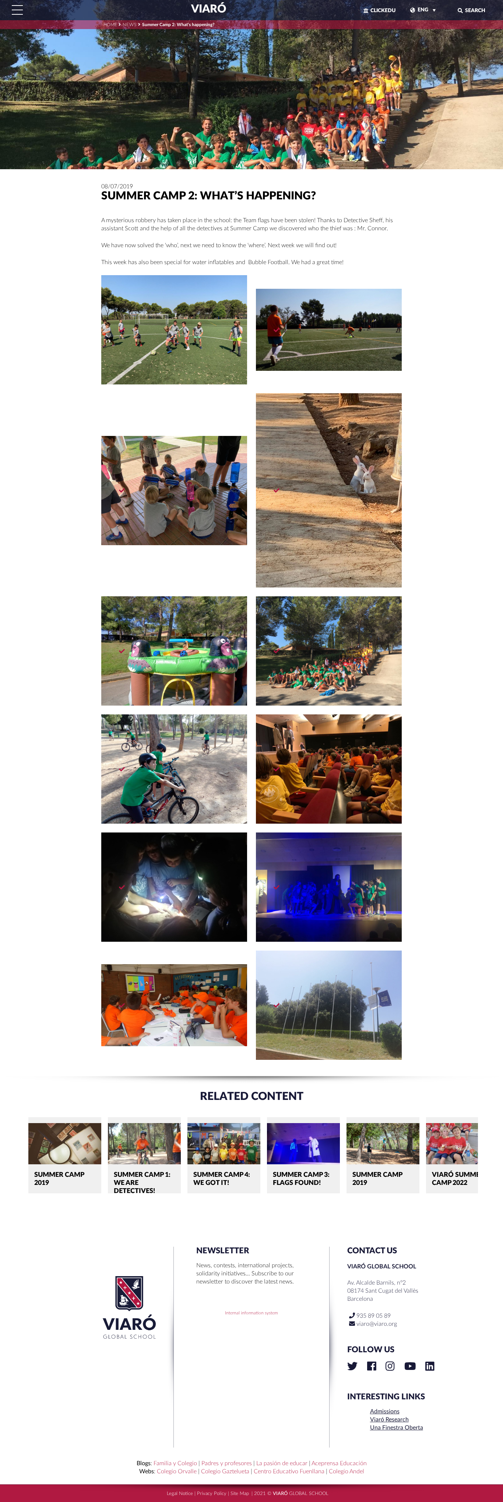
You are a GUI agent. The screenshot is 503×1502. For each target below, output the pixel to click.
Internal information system (251, 1313)
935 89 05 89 (373, 1316)
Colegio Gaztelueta (225, 1471)
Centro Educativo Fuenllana (289, 1471)
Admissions (385, 1411)
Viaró (207, 9)
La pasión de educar (281, 1463)
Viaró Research (389, 1420)
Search (475, 10)
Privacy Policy (211, 1493)
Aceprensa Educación (339, 1463)
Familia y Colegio (175, 1463)
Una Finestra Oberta (396, 1428)
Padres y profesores (226, 1463)
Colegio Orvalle (177, 1471)
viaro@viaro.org (376, 1324)
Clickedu (382, 10)
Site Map (240, 1493)
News (130, 24)
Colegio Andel (346, 1471)
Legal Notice (180, 1493)
